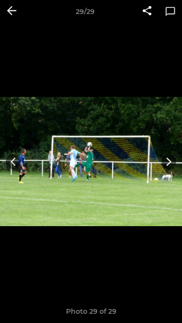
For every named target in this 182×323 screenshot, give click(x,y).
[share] (147, 11)
